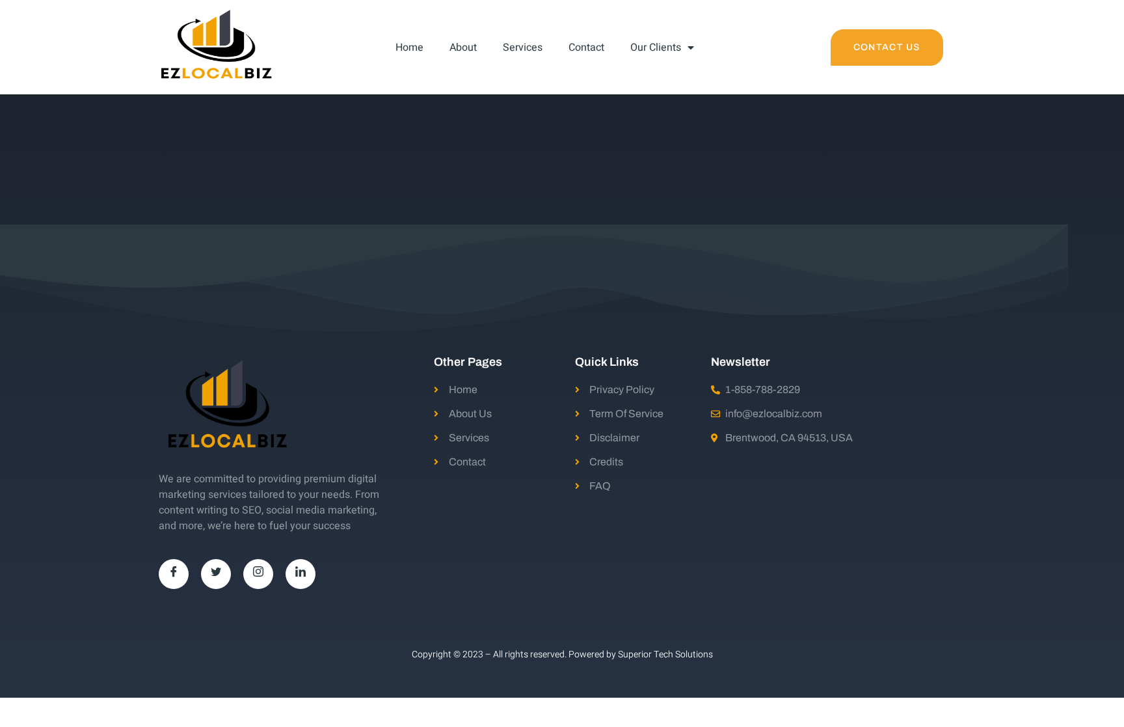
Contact (586, 47)
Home (409, 47)
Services (522, 47)
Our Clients (655, 47)
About (463, 47)
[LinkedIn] (300, 574)
